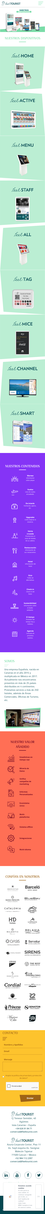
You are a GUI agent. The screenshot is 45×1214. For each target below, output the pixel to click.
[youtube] (17, 1175)
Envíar (30, 1098)
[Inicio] (11, 3)
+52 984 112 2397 (23, 1158)
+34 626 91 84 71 (24, 1128)
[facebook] (28, 1175)
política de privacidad (22, 1075)
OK (38, 1196)
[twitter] (39, 1175)
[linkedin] (6, 1175)
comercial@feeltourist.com (23, 1131)
